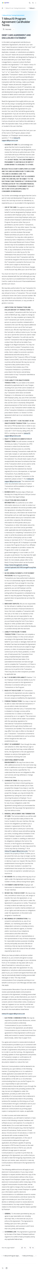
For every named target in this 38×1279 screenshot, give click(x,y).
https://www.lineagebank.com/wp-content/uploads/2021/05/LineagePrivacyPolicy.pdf (20, 567)
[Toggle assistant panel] (33, 3)
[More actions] (36, 3)
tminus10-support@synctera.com (16, 851)
